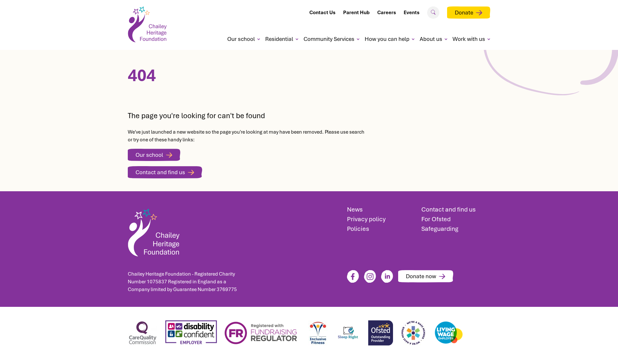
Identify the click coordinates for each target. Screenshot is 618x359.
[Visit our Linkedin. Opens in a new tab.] (387, 276)
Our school (241, 39)
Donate (464, 12)
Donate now (421, 276)
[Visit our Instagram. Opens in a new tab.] (370, 276)
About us (431, 39)
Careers (386, 12)
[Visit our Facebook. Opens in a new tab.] (353, 276)
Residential (279, 39)
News (355, 209)
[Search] (433, 12)
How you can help (387, 39)
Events (411, 12)
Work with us (469, 39)
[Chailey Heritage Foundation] (183, 231)
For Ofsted (436, 219)
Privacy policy (366, 219)
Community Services (329, 39)
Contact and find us (160, 172)
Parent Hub (356, 12)
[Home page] (150, 24)
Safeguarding (439, 229)
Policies (358, 229)
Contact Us (322, 12)
